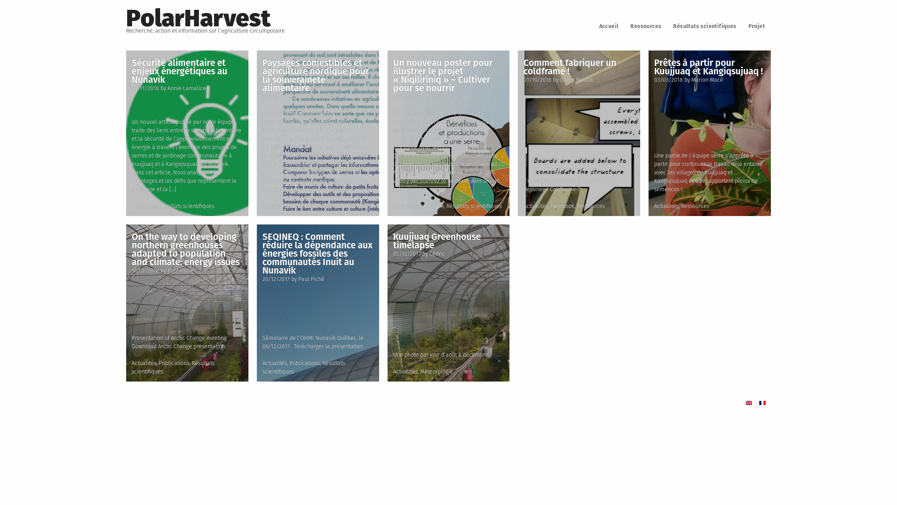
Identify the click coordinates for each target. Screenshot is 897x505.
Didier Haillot (576, 79)
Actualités (144, 206)
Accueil (609, 26)
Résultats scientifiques (704, 26)
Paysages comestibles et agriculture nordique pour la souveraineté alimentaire (315, 76)
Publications (174, 363)
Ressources (645, 26)
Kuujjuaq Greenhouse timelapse (437, 241)
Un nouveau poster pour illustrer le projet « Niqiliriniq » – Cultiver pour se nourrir (443, 76)
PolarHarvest (198, 18)
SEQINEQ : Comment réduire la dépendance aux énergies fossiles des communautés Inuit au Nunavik (317, 253)
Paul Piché (180, 270)
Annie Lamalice (186, 88)
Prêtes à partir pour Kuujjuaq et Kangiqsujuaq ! (708, 67)
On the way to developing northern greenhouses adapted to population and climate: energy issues (186, 249)
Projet (756, 26)
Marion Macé (707, 79)
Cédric (437, 253)
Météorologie (436, 371)
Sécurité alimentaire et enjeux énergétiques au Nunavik (179, 71)
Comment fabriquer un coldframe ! (569, 67)
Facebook (301, 206)
